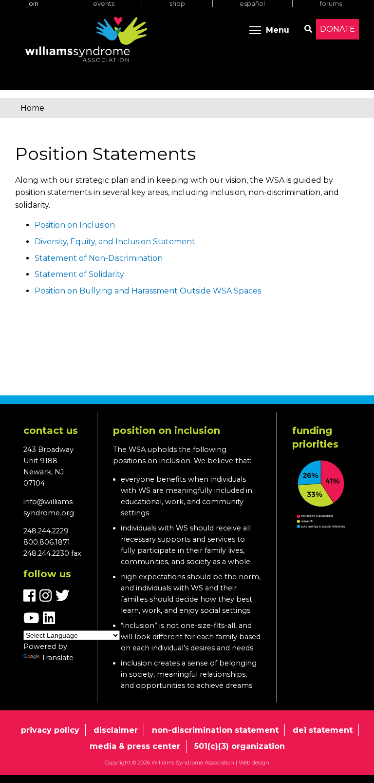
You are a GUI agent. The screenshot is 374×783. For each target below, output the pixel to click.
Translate (57, 657)
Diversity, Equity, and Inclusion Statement (115, 241)
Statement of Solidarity (79, 274)
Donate (337, 29)
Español (252, 3)
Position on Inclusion (75, 225)
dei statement (323, 730)
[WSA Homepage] (86, 41)
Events (103, 3)
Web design (254, 762)
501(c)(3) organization (239, 746)
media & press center (135, 746)
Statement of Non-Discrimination (99, 258)
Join (32, 3)
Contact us (50, 430)
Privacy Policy (50, 730)
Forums (331, 3)
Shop (177, 3)
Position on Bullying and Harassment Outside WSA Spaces (148, 290)
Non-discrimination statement (215, 730)
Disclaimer (116, 730)
